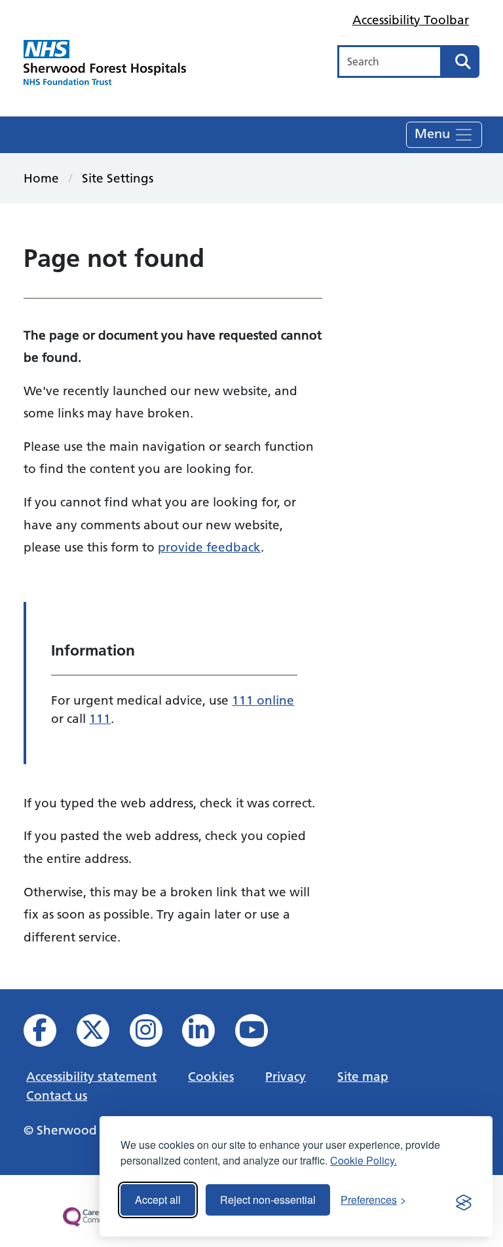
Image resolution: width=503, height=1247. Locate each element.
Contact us (56, 1095)
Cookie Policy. (363, 1160)
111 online (263, 700)
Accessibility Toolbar (410, 19)
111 (100, 718)
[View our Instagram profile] (155, 1034)
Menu (434, 132)
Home (41, 178)
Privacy (285, 1076)
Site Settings (117, 178)
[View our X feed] (102, 1034)
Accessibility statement (91, 1076)
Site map (362, 1076)
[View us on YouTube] (260, 1034)
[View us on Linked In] (207, 1034)
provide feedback (209, 547)
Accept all (158, 1199)
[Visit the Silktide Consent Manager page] (464, 1200)
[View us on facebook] (49, 1034)
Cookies (211, 1076)
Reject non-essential (268, 1199)
